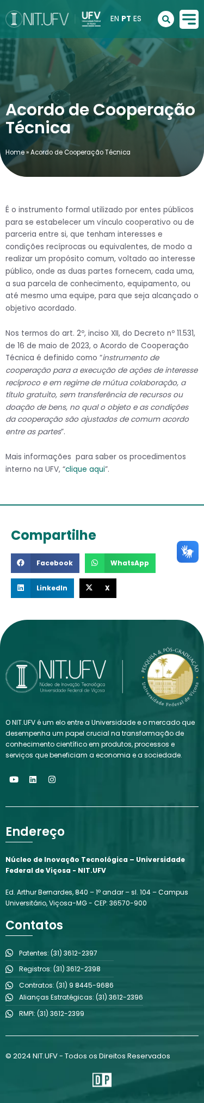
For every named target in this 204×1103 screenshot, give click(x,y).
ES (137, 19)
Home (14, 152)
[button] (45, 563)
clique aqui (85, 469)
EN (114, 19)
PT (126, 19)
